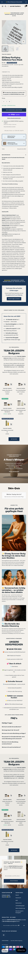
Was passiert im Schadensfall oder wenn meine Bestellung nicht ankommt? (13, 737)
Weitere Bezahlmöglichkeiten (14, 118)
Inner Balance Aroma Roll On (7, 431)
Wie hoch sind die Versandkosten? (11, 726)
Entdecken (14, 439)
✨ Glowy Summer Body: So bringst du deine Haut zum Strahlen (14, 555)
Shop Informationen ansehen (9, 126)
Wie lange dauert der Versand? (10, 730)
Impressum (18, 897)
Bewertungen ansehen (14, 298)
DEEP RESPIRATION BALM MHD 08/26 (7, 411)
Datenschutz (19, 903)
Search (17, 895)
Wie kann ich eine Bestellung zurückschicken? (10, 743)
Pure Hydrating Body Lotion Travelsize (21, 391)
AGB (17, 900)
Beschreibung (6, 154)
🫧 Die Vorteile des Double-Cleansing (11, 625)
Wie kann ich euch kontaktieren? (11, 747)
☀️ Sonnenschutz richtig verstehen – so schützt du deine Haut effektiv (13, 590)
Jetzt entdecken (14, 471)
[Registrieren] (24, 925)
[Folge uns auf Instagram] (3, 935)
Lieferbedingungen (20, 905)
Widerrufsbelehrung (20, 908)
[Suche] (5, 6)
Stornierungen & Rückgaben (19, 911)
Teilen (3, 148)
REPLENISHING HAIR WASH (21, 411)
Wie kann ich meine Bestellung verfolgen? (14, 733)
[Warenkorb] (25, 6)
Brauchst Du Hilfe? (21, 148)
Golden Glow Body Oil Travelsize (7, 391)
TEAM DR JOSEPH (6, 54)
